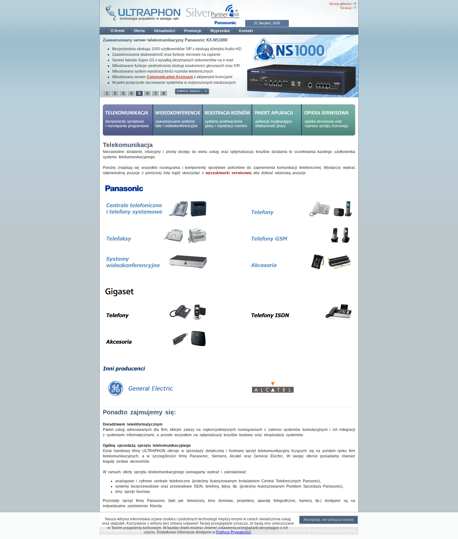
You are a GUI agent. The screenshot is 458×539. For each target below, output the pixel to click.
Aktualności (164, 31)
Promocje (192, 31)
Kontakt (246, 31)
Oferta (139, 31)
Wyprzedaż (220, 31)
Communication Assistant (170, 77)
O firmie (118, 31)
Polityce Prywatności (233, 532)
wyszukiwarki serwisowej (228, 173)
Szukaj (345, 8)
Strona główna (340, 4)
